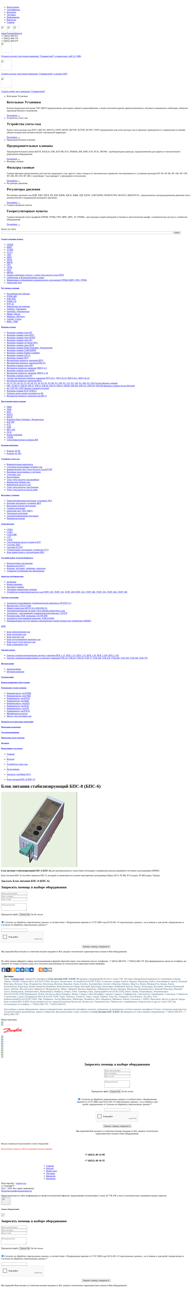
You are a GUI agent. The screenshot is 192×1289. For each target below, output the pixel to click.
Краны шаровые (14, 584)
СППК (10, 437)
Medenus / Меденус (16, 316)
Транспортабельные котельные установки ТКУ (29, 500)
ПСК (9, 432)
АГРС (3, 626)
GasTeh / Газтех (14, 319)
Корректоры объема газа (18, 482)
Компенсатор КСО (16, 566)
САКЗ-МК (12, 534)
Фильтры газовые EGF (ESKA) (22, 391)
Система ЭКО (13, 544)
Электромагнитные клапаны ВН (22, 440)
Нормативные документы (11, 748)
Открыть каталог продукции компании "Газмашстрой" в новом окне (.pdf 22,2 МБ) (41, 56)
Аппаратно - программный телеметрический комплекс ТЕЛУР (37, 613)
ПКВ (9, 409)
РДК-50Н (11, 299)
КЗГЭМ (10, 422)
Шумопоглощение (15, 671)
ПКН (9, 407)
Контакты (11, 12)
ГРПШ (10, 244)
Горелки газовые (8, 650)
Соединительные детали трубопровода (17, 558)
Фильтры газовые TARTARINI (21, 350)
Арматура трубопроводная (12, 576)
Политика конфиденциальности (16, 1191)
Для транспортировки (10, 732)
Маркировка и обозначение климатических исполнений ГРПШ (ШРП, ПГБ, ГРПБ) (47, 280)
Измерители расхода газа (19, 484)
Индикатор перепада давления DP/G (24, 380)
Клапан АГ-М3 (14, 453)
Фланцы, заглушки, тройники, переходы (26, 568)
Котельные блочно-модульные (21, 506)
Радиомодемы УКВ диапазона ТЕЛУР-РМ (27, 616)
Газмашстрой (17, 979)
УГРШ (10, 249)
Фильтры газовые (8, 327)
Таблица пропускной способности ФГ (25, 393)
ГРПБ (9, 267)
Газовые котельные (16, 508)
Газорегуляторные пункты (12, 239)
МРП (9, 257)
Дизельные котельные (17, 513)
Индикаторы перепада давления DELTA (26, 363)
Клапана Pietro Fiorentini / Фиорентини (25, 419)
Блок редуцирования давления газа (23, 639)
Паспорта (5, 743)
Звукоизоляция (14, 669)
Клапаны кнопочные (9, 445)
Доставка (11, 15)
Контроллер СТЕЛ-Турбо (19, 605)
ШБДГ (10, 262)
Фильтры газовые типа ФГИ (20, 345)
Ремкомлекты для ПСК (18, 706)
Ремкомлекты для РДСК (18, 711)
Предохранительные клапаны (13, 401)
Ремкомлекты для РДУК (18, 698)
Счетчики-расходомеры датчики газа (24, 467)
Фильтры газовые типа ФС (20, 340)
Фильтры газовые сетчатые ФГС (22, 342)
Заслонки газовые (15, 587)
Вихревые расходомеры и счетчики (24, 472)
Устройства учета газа (10, 459)
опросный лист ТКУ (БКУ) (20, 511)
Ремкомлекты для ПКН (18, 701)
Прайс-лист (51, 1171)
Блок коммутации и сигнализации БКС (26, 552)
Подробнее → (13, 115)
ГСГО (10, 252)
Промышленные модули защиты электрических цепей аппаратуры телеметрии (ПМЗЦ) (49, 621)
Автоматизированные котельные (22, 516)
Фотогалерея (13, 7)
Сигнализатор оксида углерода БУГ (24, 542)
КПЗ (9, 412)
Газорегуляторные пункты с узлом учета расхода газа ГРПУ (35, 275)
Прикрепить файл (9, 914)
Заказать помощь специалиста (96, 947)
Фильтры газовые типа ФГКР (21, 337)
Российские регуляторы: (18, 293)
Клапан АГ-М (13, 451)
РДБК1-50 (11, 301)
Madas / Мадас (13, 314)
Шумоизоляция (7, 664)
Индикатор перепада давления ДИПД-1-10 (27, 373)
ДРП (9, 255)
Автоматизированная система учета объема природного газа (36, 610)
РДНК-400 (12, 296)
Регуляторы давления (10, 288)
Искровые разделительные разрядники (17, 722)
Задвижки (11, 582)
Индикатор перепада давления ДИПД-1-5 (27, 368)
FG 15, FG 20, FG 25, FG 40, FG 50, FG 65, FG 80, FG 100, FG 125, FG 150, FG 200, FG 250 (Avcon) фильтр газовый (62, 383)
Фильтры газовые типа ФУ (19, 375)
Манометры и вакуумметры (12, 738)
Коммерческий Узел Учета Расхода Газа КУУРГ (29, 469)
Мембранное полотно (17, 713)
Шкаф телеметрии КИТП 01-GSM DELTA (27, 608)
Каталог (50, 1168)
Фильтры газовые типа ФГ (19, 332)
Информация (13, 17)
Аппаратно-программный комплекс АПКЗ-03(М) (30, 618)
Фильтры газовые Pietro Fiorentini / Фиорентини (30, 348)
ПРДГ (9, 260)
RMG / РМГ (12, 321)
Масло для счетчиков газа (19, 716)
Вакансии (11, 20)
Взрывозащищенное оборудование (15, 682)
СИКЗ (10, 529)
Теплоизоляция (7, 677)
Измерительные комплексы (20, 464)
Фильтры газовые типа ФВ (20, 365)
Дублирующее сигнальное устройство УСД (27, 550)
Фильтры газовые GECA (19, 355)
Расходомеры (13, 477)
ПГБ (9, 270)
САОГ (10, 539)
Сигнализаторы (7, 524)
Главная (10, 22)
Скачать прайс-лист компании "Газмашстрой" (23, 91)
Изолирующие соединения (19, 563)
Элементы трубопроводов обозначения (25, 571)
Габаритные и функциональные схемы (25, 277)
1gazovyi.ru (21, 1183)
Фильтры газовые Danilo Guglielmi (23, 353)
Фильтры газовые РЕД (17, 358)
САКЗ (10, 532)
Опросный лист (14, 282)
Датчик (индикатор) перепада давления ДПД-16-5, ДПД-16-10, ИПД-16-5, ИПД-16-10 (48, 378)
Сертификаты (13, 9)
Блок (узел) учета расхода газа (21, 642)
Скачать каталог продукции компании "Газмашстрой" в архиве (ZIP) (34, 74)
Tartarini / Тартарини (16, 309)
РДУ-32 (10, 304)
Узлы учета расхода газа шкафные (23, 479)
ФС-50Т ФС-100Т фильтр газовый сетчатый (28, 388)
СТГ (9, 537)
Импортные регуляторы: (18, 306)
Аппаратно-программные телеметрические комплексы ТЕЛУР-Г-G (39, 603)
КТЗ (9, 424)
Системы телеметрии (9, 597)
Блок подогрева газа (16, 634)
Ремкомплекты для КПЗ (18, 703)
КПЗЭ (10, 414)
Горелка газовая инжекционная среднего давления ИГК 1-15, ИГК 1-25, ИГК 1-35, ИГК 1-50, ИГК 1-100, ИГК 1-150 (63, 655)
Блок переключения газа (18, 632)
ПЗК (9, 427)
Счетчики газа (14, 474)
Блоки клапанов (14, 434)
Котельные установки (10, 495)
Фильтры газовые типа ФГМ (20, 370)
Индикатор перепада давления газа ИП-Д (27, 396)
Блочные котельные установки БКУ (24, 503)
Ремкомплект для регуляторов (13, 688)
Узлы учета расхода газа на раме (22, 489)
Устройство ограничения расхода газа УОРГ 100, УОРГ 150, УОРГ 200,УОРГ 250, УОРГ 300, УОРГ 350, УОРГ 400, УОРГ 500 (67, 592)
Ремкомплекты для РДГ (18, 708)
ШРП (9, 247)
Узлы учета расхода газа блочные (23, 487)
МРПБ (10, 272)
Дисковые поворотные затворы (22, 589)
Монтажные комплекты (11, 727)
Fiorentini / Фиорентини (18, 311)
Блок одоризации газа (17, 644)
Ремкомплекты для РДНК (19, 693)
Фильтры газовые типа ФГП (20, 335)
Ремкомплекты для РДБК (19, 696)
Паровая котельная (16, 518)
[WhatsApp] (10, 31)
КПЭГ (10, 417)
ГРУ (9, 265)
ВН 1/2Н (11, 429)
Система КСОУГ (15, 547)
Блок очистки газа (15, 637)
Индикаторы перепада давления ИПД (25, 360)
